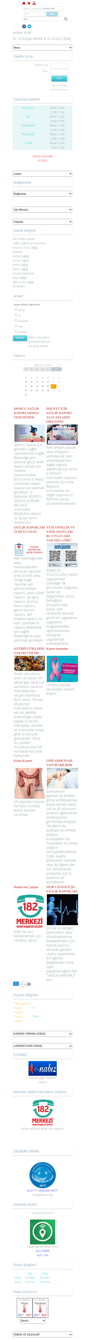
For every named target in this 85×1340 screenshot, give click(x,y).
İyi (19, 315)
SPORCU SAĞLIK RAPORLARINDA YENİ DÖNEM (26, 413)
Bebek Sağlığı (21, 256)
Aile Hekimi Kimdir (24, 239)
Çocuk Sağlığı (21, 260)
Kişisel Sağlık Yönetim (42, 1078)
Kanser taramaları (57, 648)
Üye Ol (26, 8)
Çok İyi (21, 310)
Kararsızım (23, 320)
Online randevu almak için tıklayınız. (42, 1128)
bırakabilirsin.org (42, 1195)
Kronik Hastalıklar (23, 273)
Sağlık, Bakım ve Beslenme (29, 243)
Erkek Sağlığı (20, 265)
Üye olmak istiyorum (59, 89)
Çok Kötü (22, 331)
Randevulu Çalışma (26, 887)
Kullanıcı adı (41, 64)
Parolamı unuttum (60, 85)
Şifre (45, 71)
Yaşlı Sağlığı (19, 278)
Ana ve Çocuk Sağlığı (25, 247)
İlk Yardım (19, 286)
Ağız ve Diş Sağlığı (23, 282)
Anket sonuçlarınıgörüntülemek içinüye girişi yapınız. (39, 341)
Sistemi (42, 1082)
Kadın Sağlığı (20, 269)
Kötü (20, 326)
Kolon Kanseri (23, 760)
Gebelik (17, 252)
